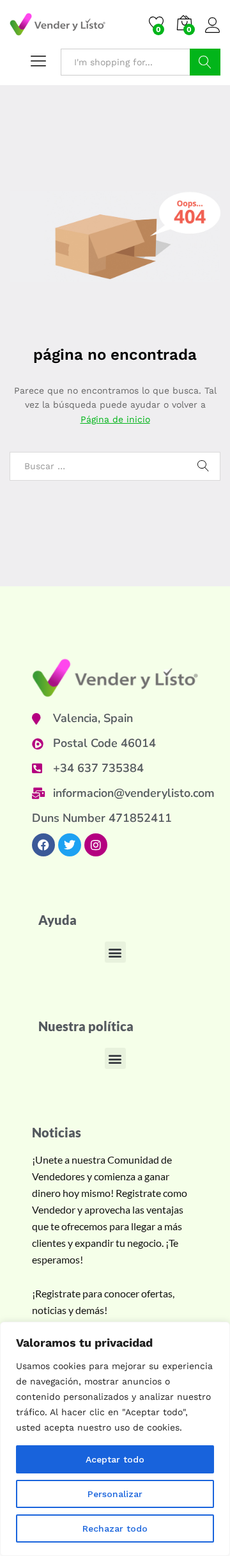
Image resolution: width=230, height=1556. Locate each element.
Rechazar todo (115, 1528)
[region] (115, 1439)
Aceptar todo (115, 1459)
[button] (115, 952)
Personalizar (115, 1494)
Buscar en (205, 62)
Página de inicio (115, 419)
